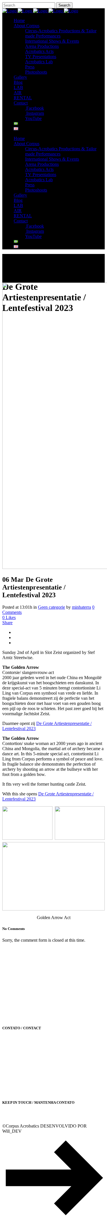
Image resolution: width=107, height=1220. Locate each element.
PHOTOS (11, 1002)
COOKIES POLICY (21, 1016)
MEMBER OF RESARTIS (27, 987)
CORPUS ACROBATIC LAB (30, 964)
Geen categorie (51, 607)
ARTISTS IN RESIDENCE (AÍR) (34, 972)
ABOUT (10, 949)
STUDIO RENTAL (20, 979)
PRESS (9, 994)
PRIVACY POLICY (21, 1009)
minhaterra (81, 607)
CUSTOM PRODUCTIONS (29, 957)
